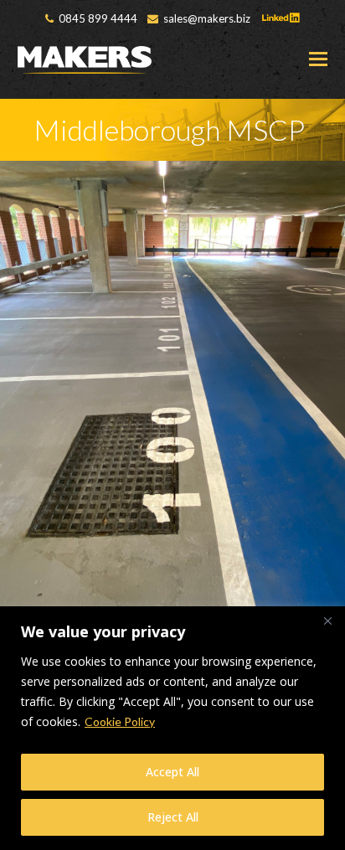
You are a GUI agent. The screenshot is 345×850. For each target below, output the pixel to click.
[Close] (327, 620)
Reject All (172, 817)
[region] (172, 728)
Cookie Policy (120, 721)
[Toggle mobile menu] (318, 58)
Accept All (172, 772)
